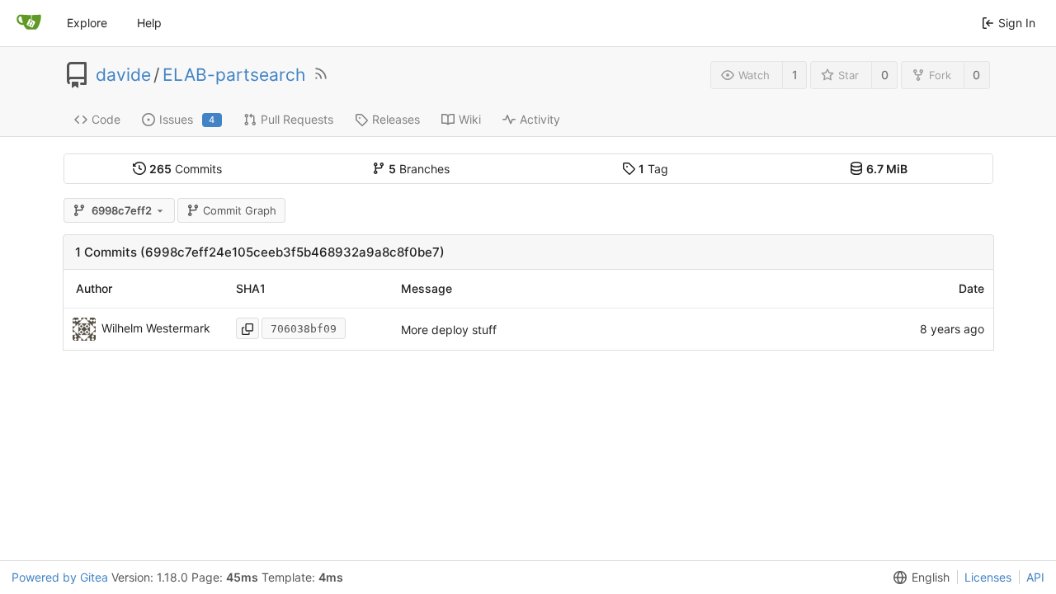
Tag (653, 169)
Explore (87, 23)
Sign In (1016, 23)
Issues (187, 119)
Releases (396, 119)
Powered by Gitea (60, 577)
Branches (419, 169)
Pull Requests (297, 119)
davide (123, 75)
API (1035, 577)
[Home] (28, 23)
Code (106, 119)
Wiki (470, 119)
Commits (185, 169)
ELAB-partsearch (234, 75)
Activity (540, 119)
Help (149, 23)
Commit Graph (239, 210)
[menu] (918, 577)
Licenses (987, 577)
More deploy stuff (449, 330)
